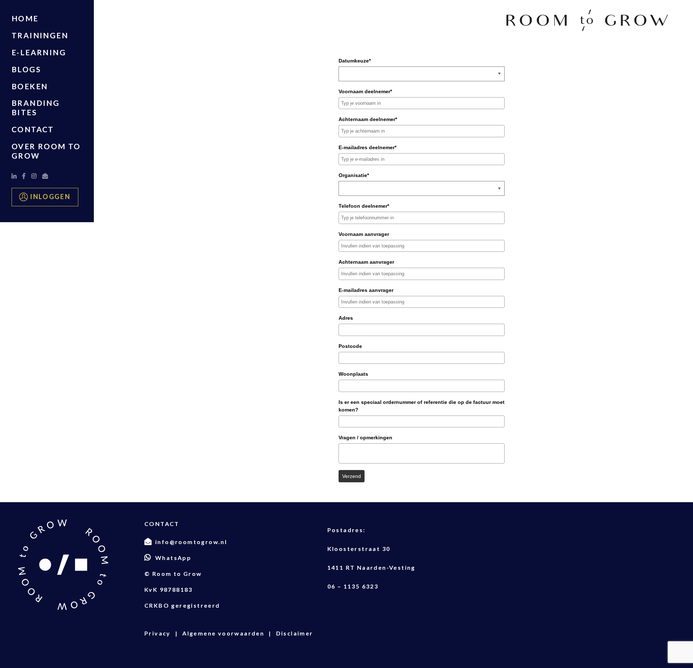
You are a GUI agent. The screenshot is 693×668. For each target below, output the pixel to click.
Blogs (26, 69)
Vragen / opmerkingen (365, 437)
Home (25, 18)
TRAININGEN (40, 35)
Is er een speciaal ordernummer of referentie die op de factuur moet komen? (422, 406)
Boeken (30, 86)
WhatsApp (173, 557)
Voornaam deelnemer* (365, 91)
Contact (33, 129)
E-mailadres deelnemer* (367, 147)
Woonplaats (353, 374)
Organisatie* (354, 175)
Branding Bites (36, 107)
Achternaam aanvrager (366, 262)
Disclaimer (294, 633)
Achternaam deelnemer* (368, 119)
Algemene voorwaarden (223, 633)
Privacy (157, 633)
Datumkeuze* (355, 61)
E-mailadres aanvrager (366, 290)
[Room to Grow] (587, 20)
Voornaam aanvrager (364, 234)
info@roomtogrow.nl (191, 541)
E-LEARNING (39, 52)
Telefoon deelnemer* (364, 206)
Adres (346, 318)
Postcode (350, 346)
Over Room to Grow (46, 151)
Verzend (351, 476)
